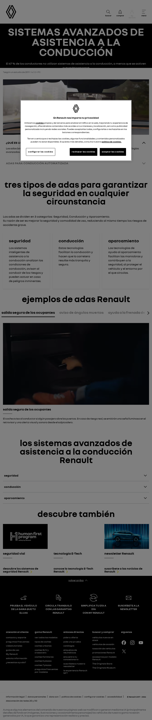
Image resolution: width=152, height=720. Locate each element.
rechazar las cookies (83, 151)
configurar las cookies (40, 151)
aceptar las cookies (113, 151)
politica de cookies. (112, 141)
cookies (40, 123)
